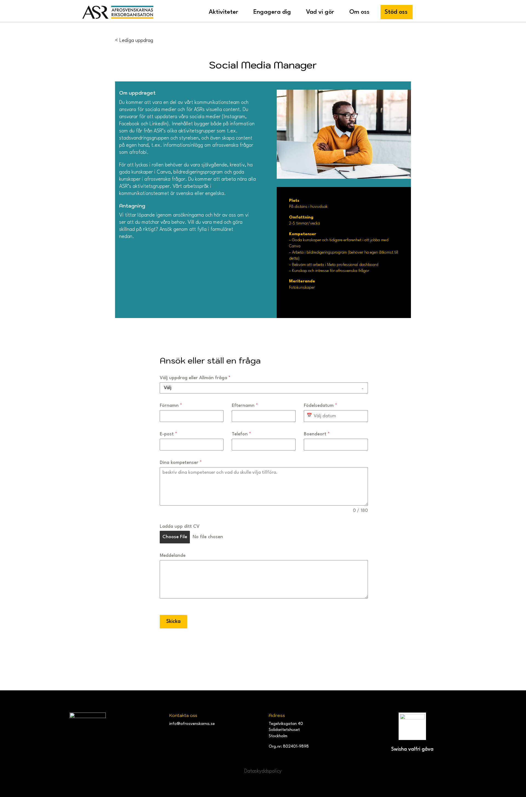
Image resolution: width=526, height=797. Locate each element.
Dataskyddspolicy (263, 771)
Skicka (173, 621)
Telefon (241, 434)
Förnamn (171, 405)
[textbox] (258, 388)
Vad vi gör (320, 12)
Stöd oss (396, 12)
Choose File (174, 537)
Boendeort (317, 434)
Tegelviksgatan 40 (286, 724)
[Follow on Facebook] (187, 735)
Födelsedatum (320, 405)
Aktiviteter (223, 12)
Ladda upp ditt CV (180, 526)
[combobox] (264, 387)
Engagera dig (272, 12)
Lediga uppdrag (136, 40)
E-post (168, 434)
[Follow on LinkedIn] (201, 735)
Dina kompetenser (181, 462)
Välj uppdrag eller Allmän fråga (195, 378)
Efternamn (245, 405)
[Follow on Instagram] (174, 735)
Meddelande (172, 555)
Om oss (359, 12)
